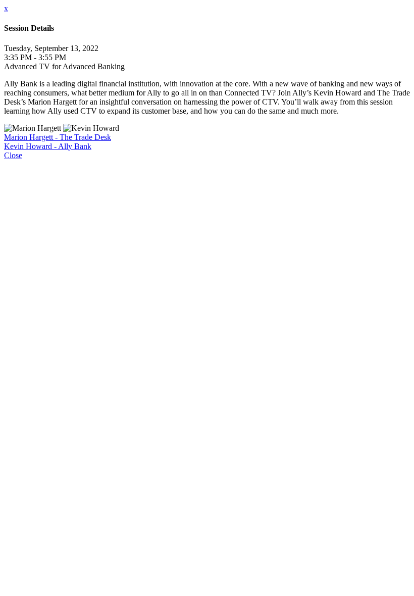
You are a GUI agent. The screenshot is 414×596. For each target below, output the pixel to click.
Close (13, 155)
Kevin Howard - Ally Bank (47, 146)
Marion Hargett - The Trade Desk (57, 137)
